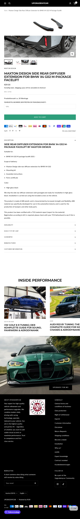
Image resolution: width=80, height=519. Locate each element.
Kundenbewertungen (62, 464)
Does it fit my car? (11, 231)
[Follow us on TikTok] (63, 484)
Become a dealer (61, 440)
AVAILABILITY (8, 225)
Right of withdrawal (62, 415)
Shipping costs (20, 88)
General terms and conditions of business (63, 404)
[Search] (9, 3)
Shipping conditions (62, 435)
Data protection (60, 411)
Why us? (58, 448)
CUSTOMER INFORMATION (13, 249)
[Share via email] (19, 130)
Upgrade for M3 (60, 387)
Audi (51, 321)
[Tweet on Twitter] (16, 131)
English (22, 493)
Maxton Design (10, 68)
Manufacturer (10, 243)
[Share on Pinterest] (12, 131)
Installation (59, 444)
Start (5, 10)
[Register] (35, 483)
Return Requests (61, 431)
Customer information (63, 423)
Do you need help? (69, 131)
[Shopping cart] (75, 3)
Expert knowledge (61, 456)
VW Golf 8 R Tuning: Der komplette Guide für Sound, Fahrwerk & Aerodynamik (22, 328)
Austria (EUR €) (10, 493)
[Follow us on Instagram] (57, 484)
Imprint (57, 419)
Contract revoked (61, 460)
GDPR (57, 452)
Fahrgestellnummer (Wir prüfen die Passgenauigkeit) (25, 102)
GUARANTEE (8, 237)
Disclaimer (58, 427)
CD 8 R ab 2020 (9, 321)
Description (8, 140)
